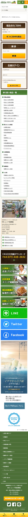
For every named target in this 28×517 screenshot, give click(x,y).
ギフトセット (7, 180)
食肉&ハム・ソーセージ (9, 107)
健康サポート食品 (8, 168)
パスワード (4, 75)
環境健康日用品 (7, 157)
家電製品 (6, 183)
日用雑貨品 (6, 185)
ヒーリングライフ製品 (9, 177)
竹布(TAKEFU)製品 (8, 191)
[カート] (22, 2)
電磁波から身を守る (9, 175)
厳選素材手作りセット (9, 129)
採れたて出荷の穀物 (9, 105)
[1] (14, 85)
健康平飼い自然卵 (8, 110)
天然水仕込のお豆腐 (9, 121)
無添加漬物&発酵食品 (9, 145)
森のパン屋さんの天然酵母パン (11, 115)
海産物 (5, 140)
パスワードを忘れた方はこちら (9, 80)
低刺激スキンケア (8, 188)
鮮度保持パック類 (8, 162)
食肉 (5, 135)
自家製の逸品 (7, 127)
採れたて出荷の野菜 (9, 99)
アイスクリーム (7, 148)
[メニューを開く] (26, 2)
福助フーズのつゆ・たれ (10, 118)
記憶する (6, 82)
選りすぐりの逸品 (8, 124)
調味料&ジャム (7, 137)
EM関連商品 (7, 152)
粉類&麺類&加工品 (8, 143)
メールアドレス (5, 69)
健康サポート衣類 (8, 160)
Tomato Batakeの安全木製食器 (11, 193)
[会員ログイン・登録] (19, 2)
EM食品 (6, 154)
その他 (5, 172)
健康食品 (6, 166)
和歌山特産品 (7, 97)
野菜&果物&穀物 (8, 132)
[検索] (25, 6)
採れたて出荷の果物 (9, 102)
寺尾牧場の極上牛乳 (9, 113)
